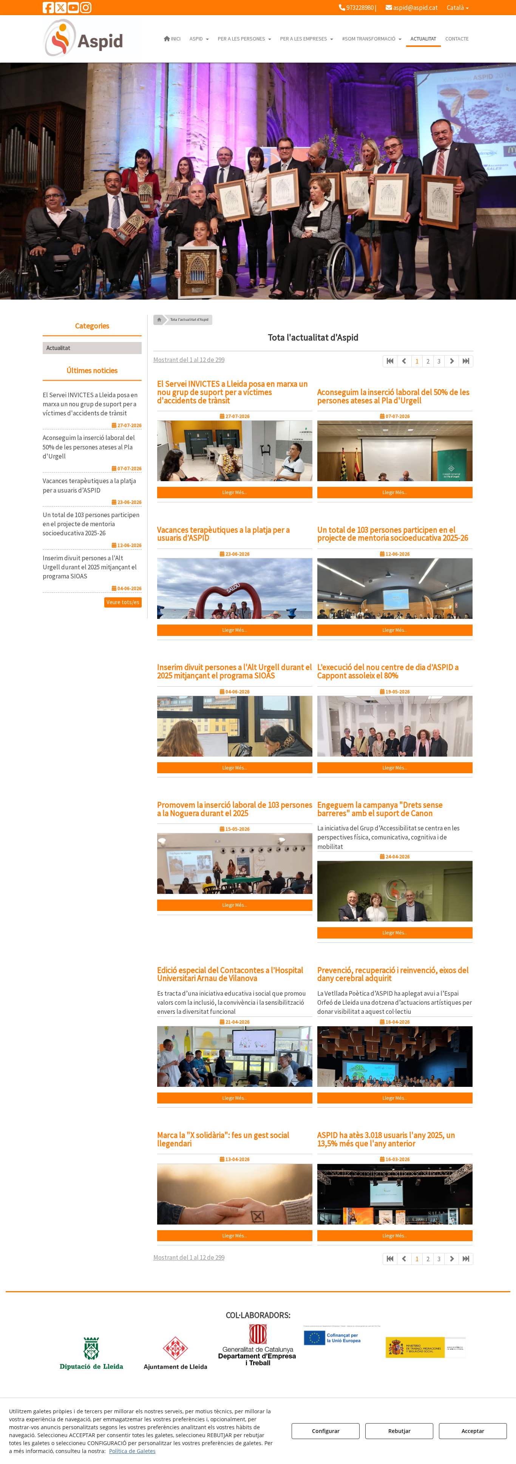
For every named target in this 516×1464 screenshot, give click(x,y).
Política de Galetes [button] (132, 1451)
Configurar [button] (326, 1430)
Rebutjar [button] (399, 1430)
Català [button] (456, 7)
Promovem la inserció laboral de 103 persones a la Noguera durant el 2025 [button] (234, 809)
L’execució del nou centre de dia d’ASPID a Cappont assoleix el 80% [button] (388, 671)
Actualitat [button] (58, 347)
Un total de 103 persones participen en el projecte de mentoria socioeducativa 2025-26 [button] (392, 534)
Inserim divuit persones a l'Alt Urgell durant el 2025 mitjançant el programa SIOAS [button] (234, 671)
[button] (48, 10)
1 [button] (417, 361)
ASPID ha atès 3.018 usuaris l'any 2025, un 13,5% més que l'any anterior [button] (386, 1139)
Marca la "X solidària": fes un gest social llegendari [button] (223, 1139)
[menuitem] (357, 7)
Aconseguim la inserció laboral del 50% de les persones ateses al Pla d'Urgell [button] (393, 396)
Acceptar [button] (473, 1430)
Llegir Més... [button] (234, 492)
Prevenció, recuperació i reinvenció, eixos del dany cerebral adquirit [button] (393, 974)
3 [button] (438, 361)
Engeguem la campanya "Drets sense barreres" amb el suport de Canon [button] (380, 809)
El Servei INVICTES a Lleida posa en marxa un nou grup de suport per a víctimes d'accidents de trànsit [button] (232, 392)
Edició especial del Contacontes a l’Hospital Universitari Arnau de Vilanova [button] (230, 974)
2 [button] (427, 361)
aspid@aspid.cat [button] (415, 7)
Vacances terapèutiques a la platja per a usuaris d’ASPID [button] (223, 534)
